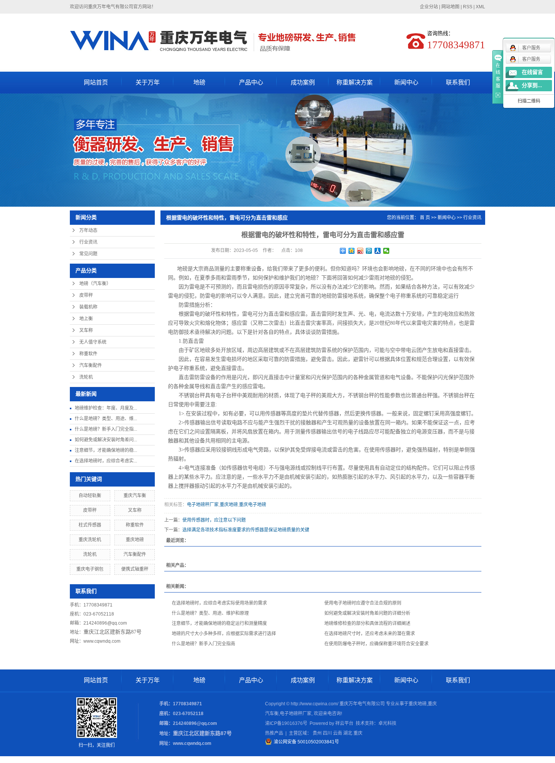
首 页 (425, 217)
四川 (327, 733)
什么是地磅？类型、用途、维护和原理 (210, 613)
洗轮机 (86, 377)
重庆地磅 (135, 539)
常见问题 (88, 253)
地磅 (199, 82)
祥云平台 (344, 723)
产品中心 (251, 82)
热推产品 (274, 733)
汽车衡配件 (90, 365)
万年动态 (88, 230)
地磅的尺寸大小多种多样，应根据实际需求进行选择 (224, 633)
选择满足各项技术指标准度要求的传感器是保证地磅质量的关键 (245, 530)
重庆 (357, 733)
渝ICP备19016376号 (286, 723)
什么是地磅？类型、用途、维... (106, 418)
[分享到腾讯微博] (369, 251)
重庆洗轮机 (90, 539)
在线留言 (532, 72)
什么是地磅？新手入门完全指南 (203, 643)
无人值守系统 (92, 342)
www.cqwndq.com (101, 641)
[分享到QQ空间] (351, 251)
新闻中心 (406, 82)
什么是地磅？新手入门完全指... (106, 429)
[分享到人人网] (378, 251)
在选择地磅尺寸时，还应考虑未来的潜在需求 (369, 633)
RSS (467, 6)
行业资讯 (88, 242)
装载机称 (88, 307)
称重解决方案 (354, 82)
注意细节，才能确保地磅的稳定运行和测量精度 (219, 623)
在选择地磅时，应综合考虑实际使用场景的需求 (219, 603)
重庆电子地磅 (252, 504)
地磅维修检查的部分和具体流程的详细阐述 (367, 623)
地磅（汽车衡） (95, 283)
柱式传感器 (90, 525)
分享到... (532, 85)
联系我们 (458, 82)
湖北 (347, 733)
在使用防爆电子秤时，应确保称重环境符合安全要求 (376, 643)
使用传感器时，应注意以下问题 (214, 520)
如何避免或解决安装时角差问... (106, 439)
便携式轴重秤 (134, 569)
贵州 (317, 733)
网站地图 (450, 6)
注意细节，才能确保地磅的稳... (106, 450)
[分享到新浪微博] (360, 251)
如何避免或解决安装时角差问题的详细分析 (367, 613)
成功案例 (303, 82)
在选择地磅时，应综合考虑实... (106, 461)
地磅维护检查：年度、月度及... (106, 408)
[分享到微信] (386, 251)
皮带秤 (86, 295)
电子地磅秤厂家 (203, 504)
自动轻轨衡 (90, 495)
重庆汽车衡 (134, 495)
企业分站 (429, 6)
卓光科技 (387, 723)
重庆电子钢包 (89, 569)
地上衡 (86, 318)
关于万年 (148, 82)
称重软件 (88, 353)
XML (480, 6)
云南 (337, 733)
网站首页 (96, 82)
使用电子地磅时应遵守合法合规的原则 (362, 603)
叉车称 (86, 330)
